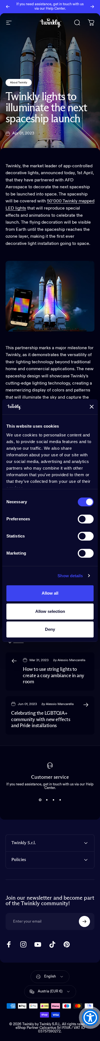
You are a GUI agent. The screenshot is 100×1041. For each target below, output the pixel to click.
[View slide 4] (60, 799)
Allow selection (50, 611)
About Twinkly (18, 82)
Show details (70, 575)
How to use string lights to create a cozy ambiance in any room (53, 675)
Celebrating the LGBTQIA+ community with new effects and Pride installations (40, 719)
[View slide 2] (46, 799)
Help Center (55, 8)
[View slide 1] (40, 799)
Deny (50, 629)
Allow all (50, 593)
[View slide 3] (53, 799)
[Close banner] (92, 407)
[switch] (86, 519)
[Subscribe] (84, 921)
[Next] (92, 6)
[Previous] (8, 6)
